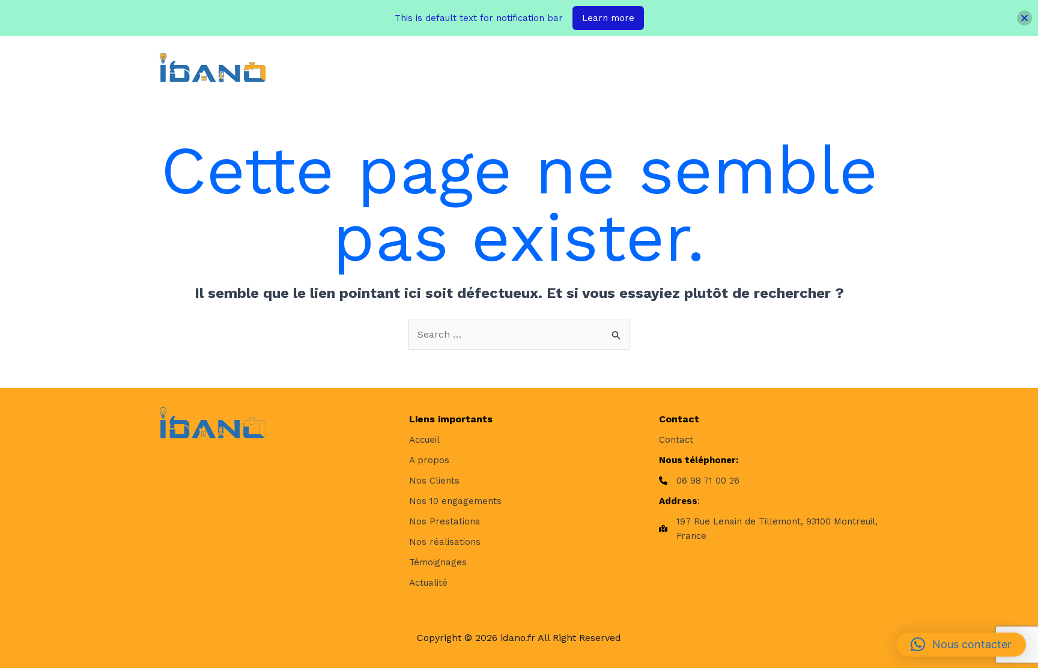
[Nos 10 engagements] (455, 501)
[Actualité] (428, 582)
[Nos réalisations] (445, 542)
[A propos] (429, 460)
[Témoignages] (438, 562)
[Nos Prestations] (444, 521)
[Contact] (676, 440)
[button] (482, 67)
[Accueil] (424, 440)
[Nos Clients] (434, 480)
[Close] (1024, 18)
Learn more (608, 18)
